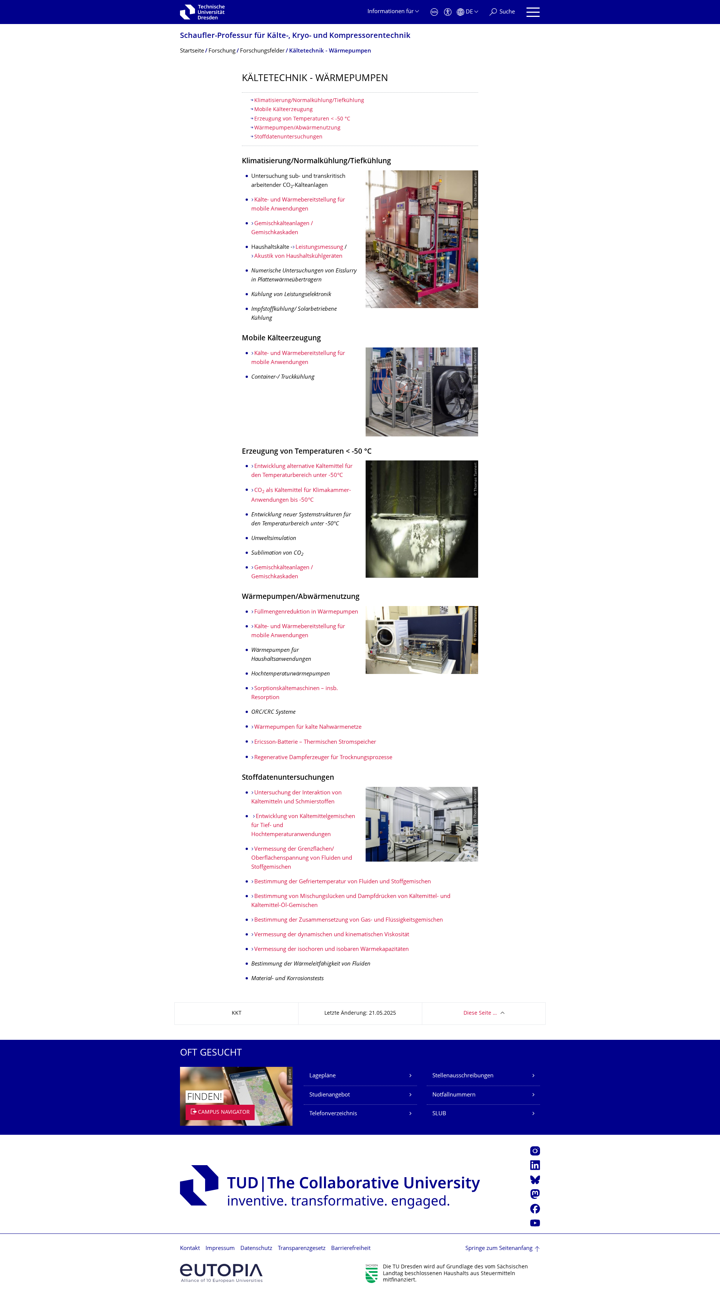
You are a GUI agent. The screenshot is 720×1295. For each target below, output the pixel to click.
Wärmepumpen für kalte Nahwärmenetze (308, 727)
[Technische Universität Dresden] (202, 12)
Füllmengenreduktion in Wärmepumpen (306, 612)
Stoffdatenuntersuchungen (288, 137)
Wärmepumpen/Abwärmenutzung (297, 128)
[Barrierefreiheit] (448, 12)
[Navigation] (533, 12)
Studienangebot (329, 1095)
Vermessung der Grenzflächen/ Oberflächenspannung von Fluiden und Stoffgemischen (301, 858)
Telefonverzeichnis (333, 1114)
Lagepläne (322, 1076)
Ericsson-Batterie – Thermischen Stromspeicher (315, 742)
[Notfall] (434, 12)
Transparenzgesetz (302, 1248)
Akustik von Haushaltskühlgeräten (298, 256)
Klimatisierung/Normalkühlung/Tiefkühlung (309, 100)
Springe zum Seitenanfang (498, 1248)
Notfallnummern (454, 1095)
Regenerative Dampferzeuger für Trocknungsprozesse (323, 758)
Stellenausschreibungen (463, 1076)
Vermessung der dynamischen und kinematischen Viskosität (331, 935)
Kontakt (190, 1248)
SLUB (439, 1114)
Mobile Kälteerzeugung (283, 109)
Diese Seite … (480, 1013)
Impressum (220, 1248)
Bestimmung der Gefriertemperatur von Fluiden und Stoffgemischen (342, 882)
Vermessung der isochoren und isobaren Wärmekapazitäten (331, 949)
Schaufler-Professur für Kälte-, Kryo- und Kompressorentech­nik (295, 36)
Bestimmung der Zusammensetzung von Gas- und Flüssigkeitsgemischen (348, 920)
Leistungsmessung (319, 247)
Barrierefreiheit (350, 1248)
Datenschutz (256, 1248)
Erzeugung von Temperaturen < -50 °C (302, 119)
